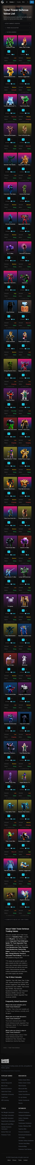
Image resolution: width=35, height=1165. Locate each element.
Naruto (21, 1103)
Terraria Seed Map (24, 1143)
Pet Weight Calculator (7, 1112)
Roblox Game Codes (24, 1083)
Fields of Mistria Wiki (25, 1126)
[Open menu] (7, 2)
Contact (25, 1160)
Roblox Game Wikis (24, 1080)
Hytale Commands (24, 1100)
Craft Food (4, 1097)
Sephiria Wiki (22, 1129)
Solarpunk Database (25, 1115)
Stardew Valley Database (26, 1140)
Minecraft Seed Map (7, 1124)
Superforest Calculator (8, 1121)
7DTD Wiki (22, 1137)
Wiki (23, 2)
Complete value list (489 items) (17, 919)
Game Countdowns (24, 1094)
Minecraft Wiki (23, 1088)
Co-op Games (23, 1097)
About (9, 1160)
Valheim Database (24, 1112)
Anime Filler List (6, 1132)
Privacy (14, 1160)
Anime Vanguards (6, 1083)
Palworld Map (23, 1146)
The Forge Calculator (7, 1115)
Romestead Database (25, 1134)
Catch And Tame (6, 1091)
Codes (19, 2)
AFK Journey (5, 1100)
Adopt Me (4, 1080)
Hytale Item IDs (23, 1091)
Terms (19, 1160)
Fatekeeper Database (25, 1123)
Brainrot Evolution (6, 1088)
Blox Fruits (4, 1085)
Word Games (22, 1085)
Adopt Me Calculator (7, 1118)
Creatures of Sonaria (7, 1094)
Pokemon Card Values (25, 1149)
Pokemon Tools (6, 1134)
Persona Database (24, 1132)
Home (5, 1047)
